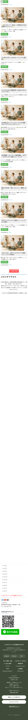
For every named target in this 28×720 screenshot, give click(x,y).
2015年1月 (4, 571)
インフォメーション (20, 666)
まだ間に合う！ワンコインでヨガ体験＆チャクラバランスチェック (13, 123)
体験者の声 (20, 663)
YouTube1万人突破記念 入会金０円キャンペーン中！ (13, 91)
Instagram (6, 656)
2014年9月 (4, 582)
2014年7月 (4, 588)
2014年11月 (4, 577)
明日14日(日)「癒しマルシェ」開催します (13, 188)
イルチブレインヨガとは (20, 661)
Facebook (14, 656)
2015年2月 (4, 568)
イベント (8, 666)
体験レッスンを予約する (14, 697)
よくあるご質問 (7, 663)
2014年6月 (4, 591)
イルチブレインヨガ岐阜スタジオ (11, 595)
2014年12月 (4, 574)
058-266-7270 (14, 692)
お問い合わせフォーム (14, 706)
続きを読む (4, 1)
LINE (21, 656)
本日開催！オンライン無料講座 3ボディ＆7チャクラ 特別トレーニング (13, 156)
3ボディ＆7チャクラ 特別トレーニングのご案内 (13, 221)
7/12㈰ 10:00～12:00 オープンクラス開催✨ (13, 58)
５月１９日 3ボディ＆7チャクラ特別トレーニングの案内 (13, 253)
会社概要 (20, 668)
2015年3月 (4, 565)
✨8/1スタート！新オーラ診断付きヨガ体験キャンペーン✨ (13, 25)
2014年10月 (4, 579)
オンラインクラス (14, 702)
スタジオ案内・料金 (7, 661)
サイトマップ (20, 671)
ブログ (7, 668)
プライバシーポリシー (8, 671)
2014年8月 (4, 585)
